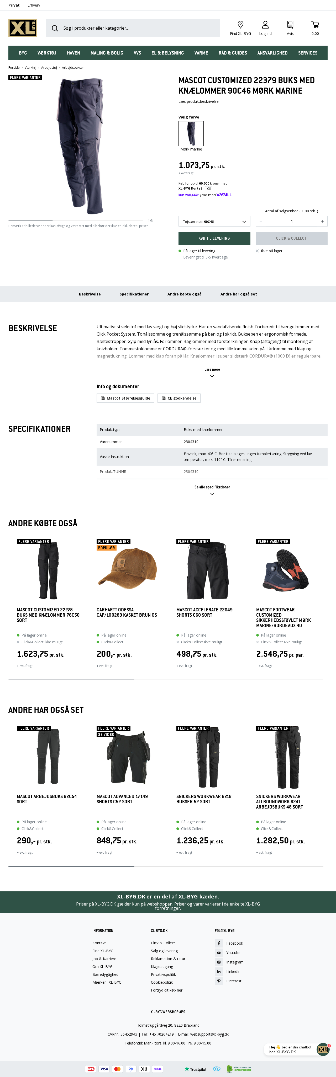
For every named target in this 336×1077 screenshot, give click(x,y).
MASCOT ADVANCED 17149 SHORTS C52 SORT (122, 799)
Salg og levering (164, 951)
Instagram (235, 962)
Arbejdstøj (49, 68)
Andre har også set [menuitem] (238, 294)
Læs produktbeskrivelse (198, 101)
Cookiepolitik (162, 982)
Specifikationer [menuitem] (134, 294)
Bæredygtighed (105, 974)
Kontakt (99, 943)
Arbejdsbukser (73, 68)
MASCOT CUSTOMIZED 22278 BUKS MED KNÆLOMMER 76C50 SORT (48, 615)
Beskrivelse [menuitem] (90, 294)
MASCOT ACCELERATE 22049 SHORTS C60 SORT (204, 612)
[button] (151, 146)
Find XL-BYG (102, 951)
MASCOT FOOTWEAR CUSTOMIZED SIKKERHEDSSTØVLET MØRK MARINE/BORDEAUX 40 (283, 617)
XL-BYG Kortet (190, 188)
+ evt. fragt (25, 666)
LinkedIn (233, 971)
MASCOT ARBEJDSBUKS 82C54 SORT (47, 799)
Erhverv (34, 5)
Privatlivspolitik (163, 974)
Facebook (234, 943)
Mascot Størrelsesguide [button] (128, 398)
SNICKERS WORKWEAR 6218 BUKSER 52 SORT (204, 799)
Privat (14, 5)
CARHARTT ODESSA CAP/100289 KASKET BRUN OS (127, 612)
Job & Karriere (104, 959)
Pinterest (234, 980)
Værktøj (30, 68)
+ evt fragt (185, 173)
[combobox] (214, 221)
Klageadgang (162, 966)
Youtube (233, 952)
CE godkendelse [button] (182, 398)
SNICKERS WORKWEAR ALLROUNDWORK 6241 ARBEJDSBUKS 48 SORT (279, 802)
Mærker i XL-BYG (107, 982)
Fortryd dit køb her (166, 990)
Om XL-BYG (102, 966)
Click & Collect (163, 943)
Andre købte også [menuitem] (184, 294)
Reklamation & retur (168, 959)
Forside (14, 68)
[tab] (23, 53)
